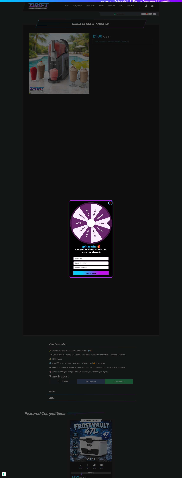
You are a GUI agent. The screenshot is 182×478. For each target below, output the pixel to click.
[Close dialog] (110, 203)
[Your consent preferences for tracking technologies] (4, 474)
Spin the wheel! (91, 273)
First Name (77, 255)
